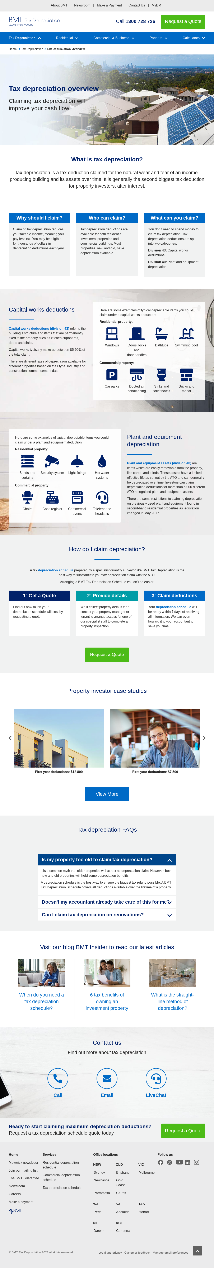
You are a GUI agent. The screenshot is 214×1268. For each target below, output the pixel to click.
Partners (156, 38)
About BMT (59, 5)
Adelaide (123, 1212)
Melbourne (147, 1172)
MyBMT (157, 5)
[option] (59, 741)
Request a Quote (107, 654)
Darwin (99, 1231)
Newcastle (101, 1180)
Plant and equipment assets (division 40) (159, 463)
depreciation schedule (55, 570)
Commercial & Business (111, 38)
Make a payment (21, 1202)
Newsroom (82, 5)
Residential (64, 38)
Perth (98, 1212)
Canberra (123, 1231)
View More (107, 794)
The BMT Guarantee (24, 1178)
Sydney (99, 1172)
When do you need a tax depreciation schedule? (41, 1001)
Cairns (121, 1193)
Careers (15, 1194)
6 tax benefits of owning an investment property (107, 1001)
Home (13, 49)
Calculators (191, 38)
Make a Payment (109, 5)
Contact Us (137, 5)
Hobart (144, 1212)
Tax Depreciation (22, 38)
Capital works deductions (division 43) (39, 328)
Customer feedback (137, 1252)
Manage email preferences (170, 1252)
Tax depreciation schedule (62, 1188)
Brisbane (123, 1172)
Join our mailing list (23, 1170)
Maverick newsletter (23, 1162)
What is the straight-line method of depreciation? (172, 1001)
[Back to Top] (197, 1250)
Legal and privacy (110, 1252)
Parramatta (102, 1193)
